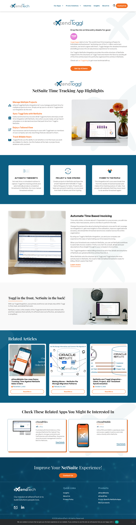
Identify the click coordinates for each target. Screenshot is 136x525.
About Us (105, 6)
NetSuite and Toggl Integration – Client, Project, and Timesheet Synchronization (107, 381)
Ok (117, 522)
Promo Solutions (72, 6)
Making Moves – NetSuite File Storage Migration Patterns (65, 382)
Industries (87, 6)
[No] (133, 522)
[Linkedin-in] (22, 507)
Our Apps (57, 6)
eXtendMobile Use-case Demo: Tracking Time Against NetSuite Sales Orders (25, 381)
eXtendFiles (42, 421)
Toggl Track (74, 42)
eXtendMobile (104, 421)
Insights (97, 6)
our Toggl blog (83, 60)
